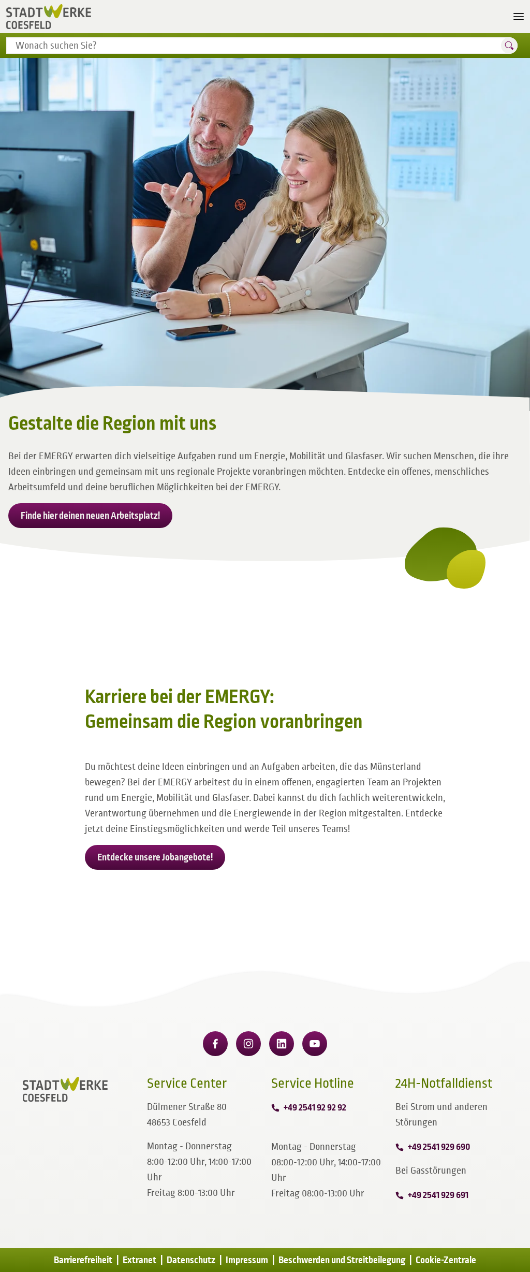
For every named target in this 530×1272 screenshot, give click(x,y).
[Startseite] (48, 16)
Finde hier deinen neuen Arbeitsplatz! (90, 515)
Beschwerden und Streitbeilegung (341, 1260)
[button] (509, 45)
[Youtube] (314, 1043)
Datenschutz (191, 1260)
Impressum (247, 1260)
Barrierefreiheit (83, 1260)
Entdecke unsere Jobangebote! (155, 857)
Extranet (139, 1260)
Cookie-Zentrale (446, 1260)
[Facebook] (215, 1043)
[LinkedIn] (281, 1043)
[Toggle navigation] (518, 16)
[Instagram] (248, 1043)
